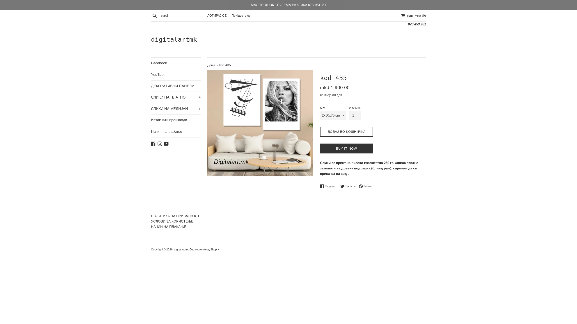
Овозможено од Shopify (205, 249)
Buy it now (346, 148)
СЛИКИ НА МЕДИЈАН (176, 109)
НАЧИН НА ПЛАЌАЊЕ (168, 227)
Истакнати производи (169, 120)
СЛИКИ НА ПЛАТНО (176, 97)
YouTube (158, 74)
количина (355, 108)
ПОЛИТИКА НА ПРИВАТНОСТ (175, 216)
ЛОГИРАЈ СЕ (217, 15)
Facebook (159, 63)
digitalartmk (174, 39)
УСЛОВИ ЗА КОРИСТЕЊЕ (172, 221)
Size (322, 108)
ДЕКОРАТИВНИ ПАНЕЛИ (173, 86)
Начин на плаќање (166, 131)
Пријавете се (241, 15)
